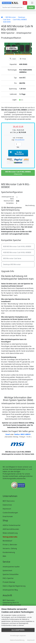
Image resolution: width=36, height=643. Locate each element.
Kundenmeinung (9, 552)
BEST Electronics (9, 501)
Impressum (7, 509)
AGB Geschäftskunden (11, 529)
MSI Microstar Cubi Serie (12, 258)
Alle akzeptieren (18, 630)
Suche (31, 7)
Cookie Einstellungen (10, 513)
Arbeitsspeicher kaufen (11, 567)
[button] (25, 3)
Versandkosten (19, 140)
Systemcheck (7, 570)
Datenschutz (7, 505)
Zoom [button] (14, 59)
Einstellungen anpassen (18, 635)
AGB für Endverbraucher (12, 525)
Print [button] (24, 59)
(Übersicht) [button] (18, 173)
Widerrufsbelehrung (10, 533)
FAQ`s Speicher (8, 578)
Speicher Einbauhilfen (11, 574)
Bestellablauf (7, 541)
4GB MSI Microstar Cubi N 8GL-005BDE (17, 252)
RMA (4, 556)
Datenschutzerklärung (17, 640)
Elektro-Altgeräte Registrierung (14, 586)
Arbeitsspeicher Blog (10, 590)
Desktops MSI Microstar (12, 264)
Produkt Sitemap (9, 582)
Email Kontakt (8, 516)
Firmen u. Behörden (10, 545)
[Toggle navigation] (32, 3)
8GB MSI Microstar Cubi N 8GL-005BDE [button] (17, 246)
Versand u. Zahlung (10, 548)
